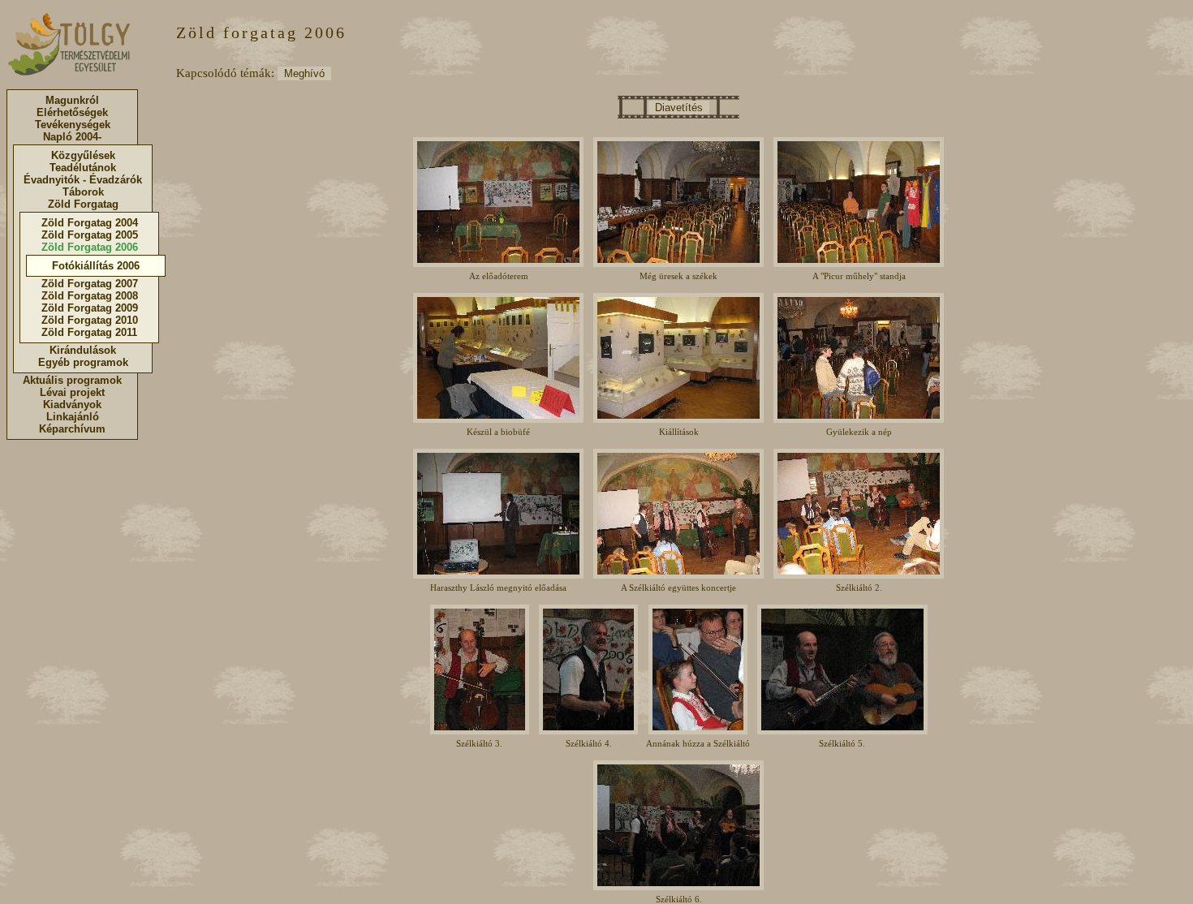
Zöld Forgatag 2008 (89, 296)
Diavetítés (679, 107)
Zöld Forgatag (83, 204)
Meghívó (304, 73)
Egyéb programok (83, 362)
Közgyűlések (83, 155)
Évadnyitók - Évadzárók (83, 180)
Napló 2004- (72, 137)
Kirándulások (83, 350)
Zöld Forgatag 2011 (89, 332)
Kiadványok (72, 404)
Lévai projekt (72, 392)
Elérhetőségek (72, 112)
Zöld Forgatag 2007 (89, 284)
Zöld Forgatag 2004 (89, 223)
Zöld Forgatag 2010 (89, 320)
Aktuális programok (72, 380)
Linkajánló (72, 417)
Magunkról (72, 100)
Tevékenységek (72, 124)
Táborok (83, 192)
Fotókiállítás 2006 (96, 266)
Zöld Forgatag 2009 (89, 308)
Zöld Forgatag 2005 (89, 235)
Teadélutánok (83, 167)
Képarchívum (72, 429)
